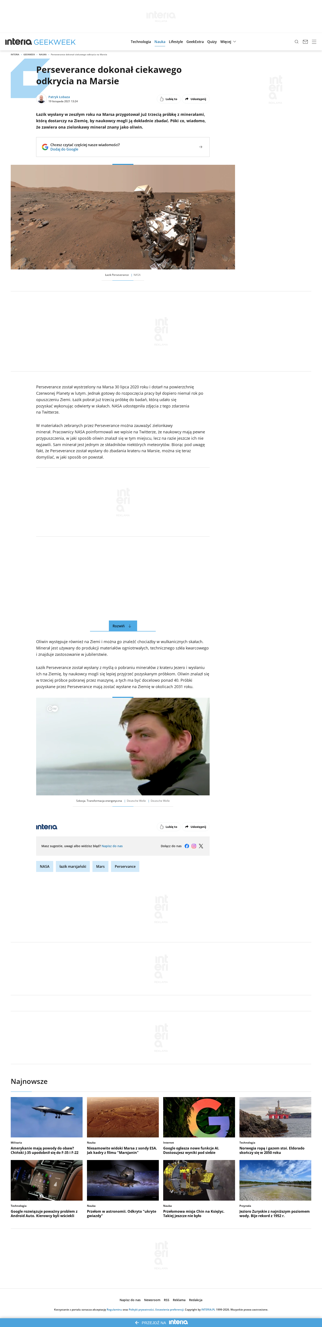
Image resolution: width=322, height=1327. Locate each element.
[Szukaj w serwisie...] (296, 41)
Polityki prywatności (141, 1309)
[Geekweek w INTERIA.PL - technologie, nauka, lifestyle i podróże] (55, 41)
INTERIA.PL (208, 1309)
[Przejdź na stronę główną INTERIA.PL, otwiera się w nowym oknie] (18, 41)
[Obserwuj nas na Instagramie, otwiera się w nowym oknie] (193, 846)
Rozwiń (119, 626)
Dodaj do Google (85, 149)
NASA (45, 866)
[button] (141, 41)
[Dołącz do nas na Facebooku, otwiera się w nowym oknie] (186, 846)
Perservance (125, 866)
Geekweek (29, 54)
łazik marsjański (73, 866)
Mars (100, 866)
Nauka (43, 54)
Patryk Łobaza (59, 97)
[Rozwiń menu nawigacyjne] (314, 41)
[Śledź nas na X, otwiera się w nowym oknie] (200, 846)
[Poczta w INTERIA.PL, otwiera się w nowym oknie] (305, 41)
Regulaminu (114, 1309)
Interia (15, 54)
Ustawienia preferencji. (169, 1309)
